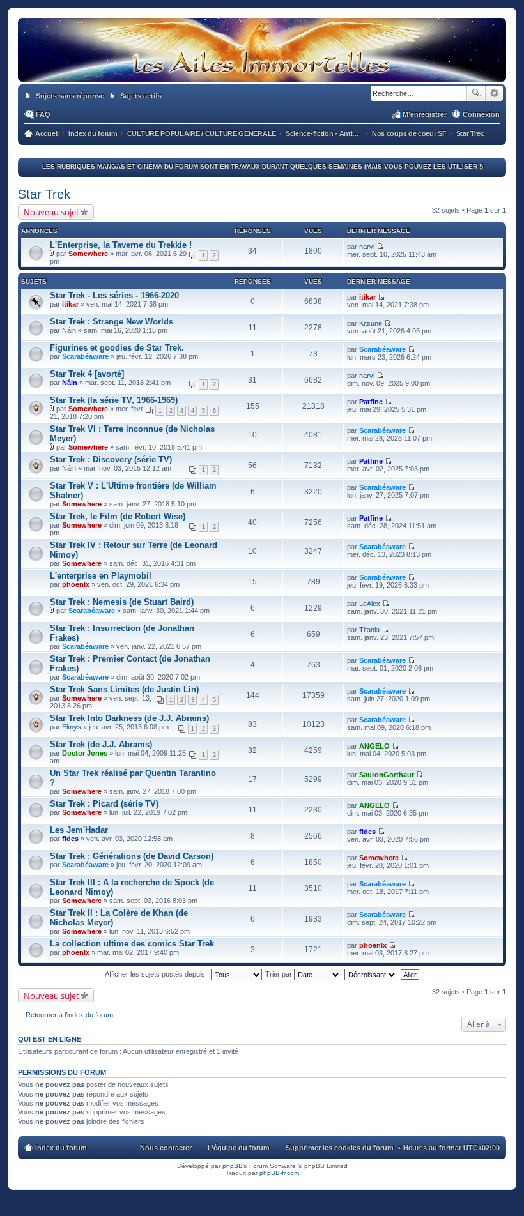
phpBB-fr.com (279, 1172)
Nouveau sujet (51, 212)
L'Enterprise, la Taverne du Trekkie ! (121, 245)
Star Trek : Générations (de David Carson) (131, 856)
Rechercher (476, 93)
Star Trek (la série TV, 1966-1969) (114, 400)
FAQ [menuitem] (43, 114)
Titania (369, 630)
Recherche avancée (494, 93)
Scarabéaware (85, 356)
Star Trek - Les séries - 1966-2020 (114, 295)
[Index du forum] (262, 69)
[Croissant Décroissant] (371, 974)
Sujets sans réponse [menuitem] (70, 96)
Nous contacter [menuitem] (166, 1147)
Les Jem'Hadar (79, 830)
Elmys (71, 727)
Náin (69, 382)
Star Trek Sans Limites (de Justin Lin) (124, 689)
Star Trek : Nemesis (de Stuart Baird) (122, 602)
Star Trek (44, 194)
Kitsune (370, 323)
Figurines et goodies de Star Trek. (117, 348)
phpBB (232, 1165)
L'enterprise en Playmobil (100, 576)
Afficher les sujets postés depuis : (158, 974)
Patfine (371, 402)
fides (70, 838)
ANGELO (374, 746)
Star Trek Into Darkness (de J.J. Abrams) (129, 718)
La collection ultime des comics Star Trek (132, 943)
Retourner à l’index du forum (69, 1015)
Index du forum (61, 1147)
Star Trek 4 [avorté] (87, 374)
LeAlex (369, 603)
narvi (366, 246)
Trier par (279, 974)
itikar (70, 304)
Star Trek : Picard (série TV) (104, 804)
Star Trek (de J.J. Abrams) (101, 744)
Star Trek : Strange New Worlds (111, 321)
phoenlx (75, 584)
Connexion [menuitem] (481, 114)
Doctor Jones (84, 753)
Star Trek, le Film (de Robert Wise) (117, 516)
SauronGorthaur (386, 775)
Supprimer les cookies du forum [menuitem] (340, 1147)
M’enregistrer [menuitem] (425, 114)
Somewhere (88, 253)
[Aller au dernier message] (379, 246)
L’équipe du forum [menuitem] (239, 1147)
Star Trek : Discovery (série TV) (111, 459)
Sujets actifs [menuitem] (141, 96)
